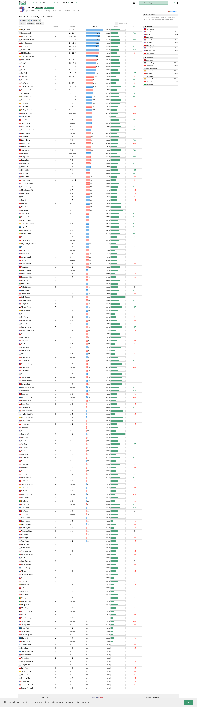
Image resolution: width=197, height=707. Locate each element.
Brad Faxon (25, 431)
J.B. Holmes (25, 361)
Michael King (25, 675)
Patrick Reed (25, 160)
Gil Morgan (25, 424)
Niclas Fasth (25, 628)
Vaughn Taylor (26, 621)
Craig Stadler (25, 267)
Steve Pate (24, 427)
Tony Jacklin (25, 541)
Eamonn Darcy (26, 601)
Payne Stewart (25, 143)
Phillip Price (25, 544)
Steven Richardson (27, 484)
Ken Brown (25, 317)
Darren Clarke (25, 93)
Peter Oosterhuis (26, 494)
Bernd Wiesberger (27, 661)
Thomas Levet (25, 571)
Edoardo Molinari (27, 554)
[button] (177, 3)
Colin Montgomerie (27, 40)
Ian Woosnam (25, 70)
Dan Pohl (24, 615)
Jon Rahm (24, 103)
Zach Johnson (25, 140)
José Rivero (25, 488)
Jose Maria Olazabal (27, 56)
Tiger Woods (25, 76)
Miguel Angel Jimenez (28, 244)
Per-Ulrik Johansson (27, 387)
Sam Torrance (25, 117)
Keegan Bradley (26, 300)
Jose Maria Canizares (28, 223)
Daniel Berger (25, 504)
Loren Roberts (25, 384)
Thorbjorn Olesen (27, 574)
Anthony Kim (25, 407)
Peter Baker (25, 374)
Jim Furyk (24, 83)
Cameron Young (26, 364)
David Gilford (25, 357)
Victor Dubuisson (27, 411)
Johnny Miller (25, 625)
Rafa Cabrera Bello (27, 417)
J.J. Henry (24, 514)
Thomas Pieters (26, 307)
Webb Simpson (26, 287)
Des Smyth (24, 501)
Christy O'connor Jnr (28, 598)
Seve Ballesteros (26, 43)
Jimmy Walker (25, 340)
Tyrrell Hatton (25, 123)
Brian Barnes (25, 391)
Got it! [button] (188, 702)
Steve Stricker (25, 350)
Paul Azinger (25, 193)
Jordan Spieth (25, 106)
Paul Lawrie (25, 290)
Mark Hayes (25, 608)
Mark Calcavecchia (27, 190)
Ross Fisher (25, 498)
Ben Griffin (25, 558)
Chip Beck (24, 207)
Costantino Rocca (26, 230)
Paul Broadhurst (26, 434)
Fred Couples (25, 133)
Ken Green (24, 447)
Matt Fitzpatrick (26, 354)
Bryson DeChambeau (28, 330)
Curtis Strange (25, 180)
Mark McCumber (26, 478)
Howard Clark (25, 170)
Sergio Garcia (25, 30)
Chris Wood (25, 594)
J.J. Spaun (24, 444)
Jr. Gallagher (25, 464)
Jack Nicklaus (25, 297)
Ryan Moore (25, 457)
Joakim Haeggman (27, 568)
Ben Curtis (24, 511)
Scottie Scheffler (26, 277)
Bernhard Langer (26, 36)
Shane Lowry (25, 284)
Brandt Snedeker (26, 334)
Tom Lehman (25, 240)
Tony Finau (25, 371)
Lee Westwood (26, 33)
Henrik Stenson (26, 96)
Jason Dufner (25, 377)
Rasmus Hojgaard (27, 688)
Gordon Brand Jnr (27, 414)
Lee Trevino (25, 210)
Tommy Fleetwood (27, 86)
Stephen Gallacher (27, 651)
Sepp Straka (25, 461)
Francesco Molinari (27, 217)
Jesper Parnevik (26, 227)
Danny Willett (25, 678)
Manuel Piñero (26, 234)
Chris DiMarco (26, 401)
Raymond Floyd (26, 113)
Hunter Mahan (26, 220)
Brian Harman (25, 441)
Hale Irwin (24, 173)
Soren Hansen (25, 631)
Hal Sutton (24, 137)
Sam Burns (24, 454)
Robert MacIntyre (27, 324)
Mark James (25, 153)
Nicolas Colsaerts (26, 611)
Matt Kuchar (25, 177)
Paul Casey (24, 200)
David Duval (25, 367)
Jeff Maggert (25, 213)
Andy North (25, 681)
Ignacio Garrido (26, 524)
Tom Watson (25, 150)
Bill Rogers (25, 538)
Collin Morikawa (26, 264)
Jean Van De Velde (27, 685)
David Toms (25, 254)
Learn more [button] (86, 702)
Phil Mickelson (26, 53)
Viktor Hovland (26, 237)
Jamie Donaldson (26, 381)
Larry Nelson (25, 127)
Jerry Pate (24, 474)
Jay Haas (24, 260)
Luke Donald (25, 100)
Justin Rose (25, 63)
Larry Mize (24, 437)
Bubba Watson (26, 314)
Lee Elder (24, 578)
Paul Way (24, 203)
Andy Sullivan (26, 665)
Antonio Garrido (26, 588)
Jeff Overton (25, 481)
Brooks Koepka (26, 163)
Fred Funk (24, 668)
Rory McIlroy (25, 50)
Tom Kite (24, 66)
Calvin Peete (25, 280)
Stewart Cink (25, 147)
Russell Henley (26, 618)
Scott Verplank (26, 327)
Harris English (26, 528)
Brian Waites (25, 591)
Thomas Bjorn (25, 294)
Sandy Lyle (24, 167)
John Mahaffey (26, 551)
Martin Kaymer (26, 197)
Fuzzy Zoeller (25, 521)
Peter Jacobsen (26, 471)
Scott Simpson (26, 561)
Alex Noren (25, 508)
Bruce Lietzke (25, 641)
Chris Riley (25, 534)
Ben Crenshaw (26, 344)
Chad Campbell (26, 320)
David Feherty (25, 518)
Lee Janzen (24, 467)
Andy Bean (25, 304)
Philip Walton (25, 605)
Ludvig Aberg (25, 310)
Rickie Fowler (25, 250)
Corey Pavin (25, 157)
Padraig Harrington (27, 110)
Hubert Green (25, 491)
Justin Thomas (26, 120)
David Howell (25, 347)
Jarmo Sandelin (26, 671)
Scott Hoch (24, 394)
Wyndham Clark (26, 531)
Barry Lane (24, 648)
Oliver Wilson (25, 548)
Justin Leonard (26, 257)
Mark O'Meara (26, 274)
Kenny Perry (25, 404)
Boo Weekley (25, 421)
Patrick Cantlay (26, 187)
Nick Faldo (24, 46)
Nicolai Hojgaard (26, 635)
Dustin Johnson (26, 80)
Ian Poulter (24, 73)
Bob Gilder (24, 451)
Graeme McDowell (27, 130)
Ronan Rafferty (26, 564)
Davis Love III (26, 90)
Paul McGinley (26, 270)
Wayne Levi (25, 658)
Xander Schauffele (27, 183)
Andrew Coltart (26, 645)
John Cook (24, 581)
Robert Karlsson (26, 397)
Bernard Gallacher (27, 247)
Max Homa (25, 337)
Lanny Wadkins (26, 60)
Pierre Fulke (25, 638)
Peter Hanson (25, 584)
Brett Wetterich (26, 655)
